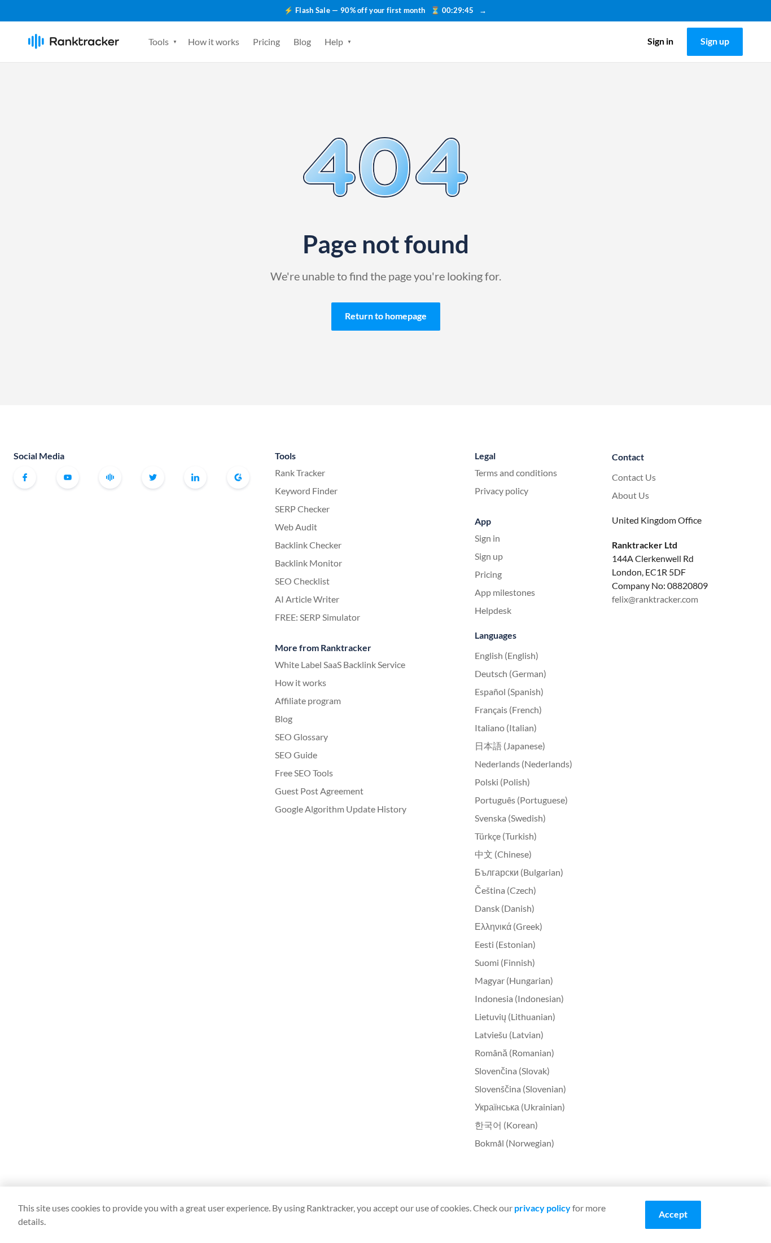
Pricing (266, 41)
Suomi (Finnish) (505, 962)
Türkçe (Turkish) (506, 836)
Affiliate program (308, 700)
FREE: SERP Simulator (317, 617)
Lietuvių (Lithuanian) (515, 1016)
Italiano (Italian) (506, 727)
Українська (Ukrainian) (520, 1106)
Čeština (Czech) (505, 890)
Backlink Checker (308, 544)
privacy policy (542, 1207)
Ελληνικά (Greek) (508, 926)
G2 (238, 477)
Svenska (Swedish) (510, 817)
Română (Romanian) (514, 1052)
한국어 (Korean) (506, 1124)
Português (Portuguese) (521, 799)
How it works (213, 41)
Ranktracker (73, 41)
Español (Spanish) (509, 691)
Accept (673, 1214)
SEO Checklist (302, 581)
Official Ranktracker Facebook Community (110, 477)
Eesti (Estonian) (505, 944)
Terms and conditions (516, 472)
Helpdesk (493, 610)
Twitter (153, 477)
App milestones (505, 592)
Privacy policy (501, 490)
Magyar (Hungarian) (514, 980)
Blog (302, 41)
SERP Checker (302, 508)
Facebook (25, 477)
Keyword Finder (306, 490)
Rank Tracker (300, 472)
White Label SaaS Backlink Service (340, 664)
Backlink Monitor (308, 562)
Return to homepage (386, 315)
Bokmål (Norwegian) (514, 1142)
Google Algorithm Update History (340, 808)
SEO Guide (296, 754)
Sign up (714, 41)
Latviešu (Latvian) (509, 1034)
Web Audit (296, 526)
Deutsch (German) (510, 673)
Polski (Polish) (502, 781)
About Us (630, 495)
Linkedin (195, 477)
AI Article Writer (307, 599)
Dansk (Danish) (505, 908)
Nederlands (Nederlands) (523, 763)
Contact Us (634, 477)
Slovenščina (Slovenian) (520, 1088)
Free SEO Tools (304, 772)
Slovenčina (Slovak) (512, 1070)
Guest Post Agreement (319, 790)
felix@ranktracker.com (655, 599)
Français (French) (508, 709)
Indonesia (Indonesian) (519, 998)
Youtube (67, 477)
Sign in (660, 41)
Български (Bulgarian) (519, 872)
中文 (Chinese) (503, 854)
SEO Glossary (301, 736)
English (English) (506, 655)
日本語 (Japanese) (510, 745)
